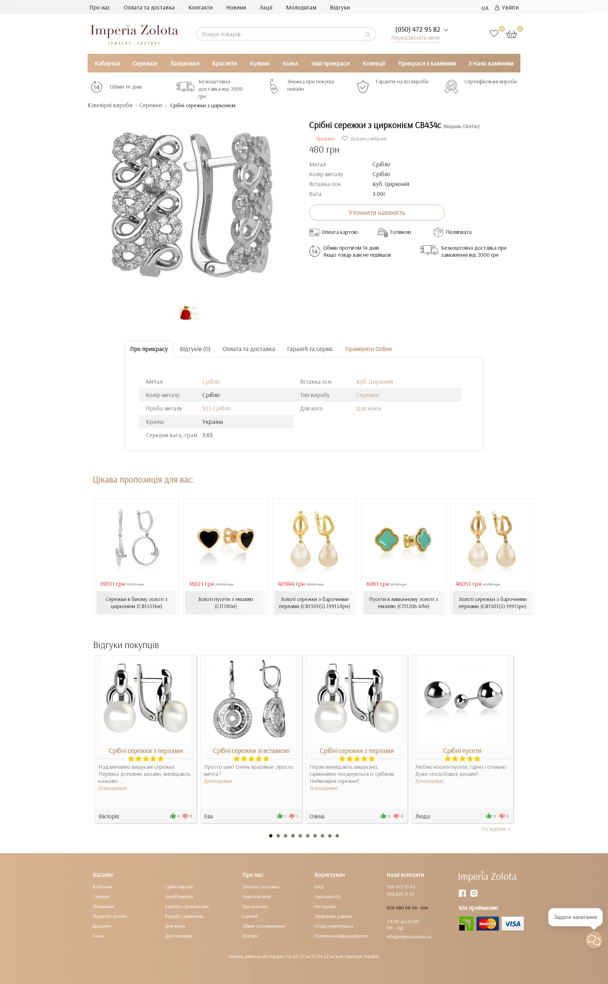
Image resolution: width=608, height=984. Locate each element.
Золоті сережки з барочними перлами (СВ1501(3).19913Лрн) (314, 602)
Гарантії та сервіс (310, 349)
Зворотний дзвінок (333, 916)
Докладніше (113, 787)
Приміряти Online (368, 349)
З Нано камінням (491, 63)
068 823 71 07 (400, 894)
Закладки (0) (328, 896)
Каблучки (107, 63)
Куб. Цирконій (374, 381)
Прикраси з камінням (427, 63)
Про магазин (255, 906)
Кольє (290, 63)
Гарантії (250, 916)
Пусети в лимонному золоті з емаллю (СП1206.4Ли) (403, 602)
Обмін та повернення (263, 926)
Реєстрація (325, 906)
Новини (236, 7)
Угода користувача (334, 926)
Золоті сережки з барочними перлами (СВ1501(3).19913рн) (492, 602)
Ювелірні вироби (110, 105)
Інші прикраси (330, 63)
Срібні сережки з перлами (146, 750)
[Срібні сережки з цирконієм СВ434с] (193, 200)
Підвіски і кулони (110, 916)
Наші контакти (256, 896)
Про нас (99, 7)
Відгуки (340, 7)
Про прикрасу (149, 349)
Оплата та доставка (149, 7)
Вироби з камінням (184, 916)
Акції (266, 7)
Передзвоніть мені (415, 37)
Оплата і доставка (260, 886)
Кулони (260, 63)
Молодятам (301, 7)
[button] (594, 940)
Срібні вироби (179, 886)
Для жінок (369, 408)
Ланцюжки (184, 63)
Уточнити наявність (377, 212)
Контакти (201, 7)
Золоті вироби (179, 896)
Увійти (509, 7)
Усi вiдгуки (494, 828)
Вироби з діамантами (187, 906)
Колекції (374, 63)
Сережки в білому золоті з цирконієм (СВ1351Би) (136, 602)
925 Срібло (216, 408)
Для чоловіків (178, 936)
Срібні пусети (462, 750)
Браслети (224, 63)
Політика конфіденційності (341, 936)
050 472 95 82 (401, 886)
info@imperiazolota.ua (409, 936)
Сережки (145, 63)
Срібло (211, 381)
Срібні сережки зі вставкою (251, 750)
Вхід (319, 886)
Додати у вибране (368, 138)
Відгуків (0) (195, 349)
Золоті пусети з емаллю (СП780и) (225, 602)
